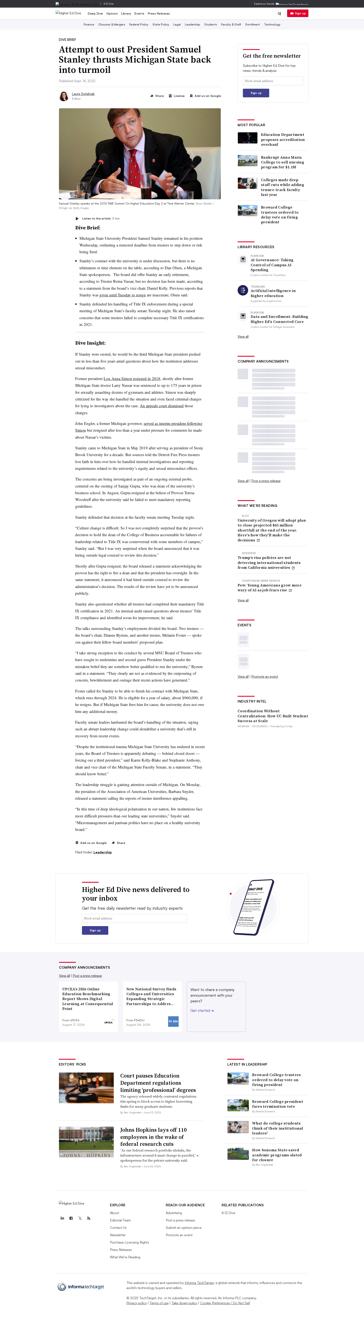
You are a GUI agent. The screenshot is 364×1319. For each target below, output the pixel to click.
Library (126, 13)
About (114, 1213)
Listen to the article (101, 218)
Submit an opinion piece (184, 1227)
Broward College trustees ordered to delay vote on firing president (280, 215)
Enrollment (252, 24)
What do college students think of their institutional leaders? (277, 1128)
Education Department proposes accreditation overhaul (283, 139)
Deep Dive (95, 13)
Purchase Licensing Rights (129, 1242)
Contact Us (118, 1227)
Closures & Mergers (111, 24)
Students (210, 24)
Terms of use (159, 1303)
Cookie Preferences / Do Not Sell (225, 1303)
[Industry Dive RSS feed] (88, 1218)
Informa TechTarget (199, 1283)
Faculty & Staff (231, 24)
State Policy (161, 24)
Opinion (112, 13)
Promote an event (264, 676)
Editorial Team (120, 1220)
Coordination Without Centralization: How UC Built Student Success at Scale (273, 715)
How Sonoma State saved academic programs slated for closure (277, 1154)
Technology (272, 24)
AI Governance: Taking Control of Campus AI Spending (272, 264)
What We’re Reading (125, 1257)
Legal (177, 24)
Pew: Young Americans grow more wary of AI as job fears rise (270, 588)
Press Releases (159, 13)
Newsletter (118, 1235)
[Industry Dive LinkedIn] (62, 1218)
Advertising (174, 1213)
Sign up (300, 13)
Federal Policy (138, 24)
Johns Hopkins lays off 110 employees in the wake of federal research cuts (153, 1137)
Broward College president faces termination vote (277, 1104)
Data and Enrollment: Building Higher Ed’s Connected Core (279, 319)
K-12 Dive (109, 3)
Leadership (192, 24)
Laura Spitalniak (83, 94)
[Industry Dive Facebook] (71, 1218)
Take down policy (184, 1303)
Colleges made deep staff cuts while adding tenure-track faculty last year (282, 187)
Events (140, 13)
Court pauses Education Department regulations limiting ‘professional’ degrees (158, 1083)
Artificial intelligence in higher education (273, 293)
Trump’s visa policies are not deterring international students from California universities (269, 562)
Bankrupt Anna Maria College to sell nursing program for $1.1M (282, 162)
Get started (202, 1010)
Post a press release (266, 481)
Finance (89, 24)
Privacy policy (136, 1303)
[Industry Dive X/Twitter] (79, 1218)
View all (243, 336)
